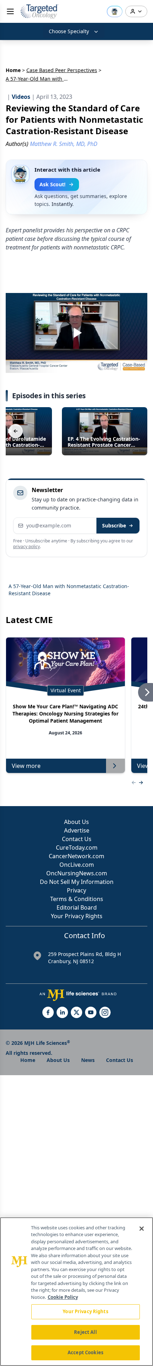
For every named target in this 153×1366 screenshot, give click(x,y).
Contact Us (76, 839)
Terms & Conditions (76, 899)
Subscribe (114, 525)
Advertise (76, 830)
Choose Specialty (69, 31)
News (88, 1060)
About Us (76, 822)
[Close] (141, 1228)
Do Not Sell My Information (77, 882)
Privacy (76, 890)
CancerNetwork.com (76, 856)
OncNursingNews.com (76, 873)
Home (13, 70)
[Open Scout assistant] (114, 11)
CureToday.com (76, 847)
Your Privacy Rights (76, 916)
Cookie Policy (63, 1297)
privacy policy (26, 546)
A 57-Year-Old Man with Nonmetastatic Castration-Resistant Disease (69, 590)
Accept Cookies (85, 1352)
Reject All (85, 1332)
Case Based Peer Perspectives (61, 70)
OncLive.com (76, 865)
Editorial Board (77, 907)
